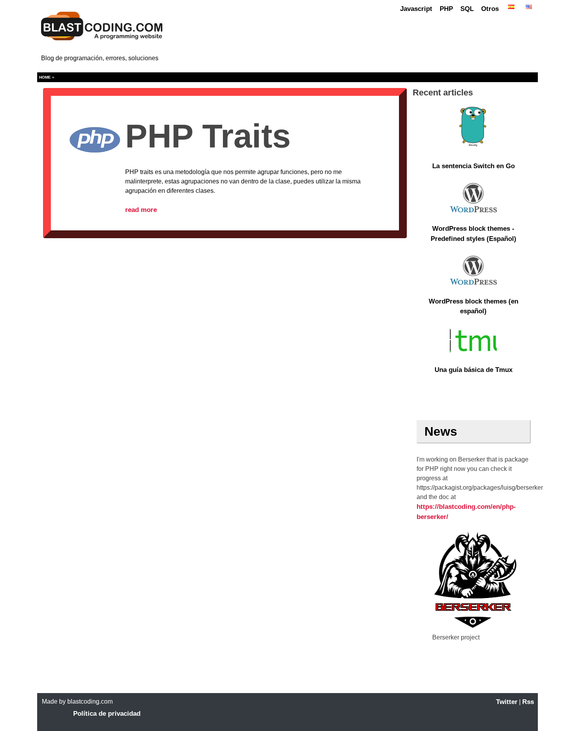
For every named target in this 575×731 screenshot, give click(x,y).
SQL (467, 9)
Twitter (507, 702)
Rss (528, 702)
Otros (490, 9)
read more (141, 210)
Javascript (416, 9)
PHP (446, 9)
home (45, 77)
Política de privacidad (106, 713)
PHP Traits (208, 135)
